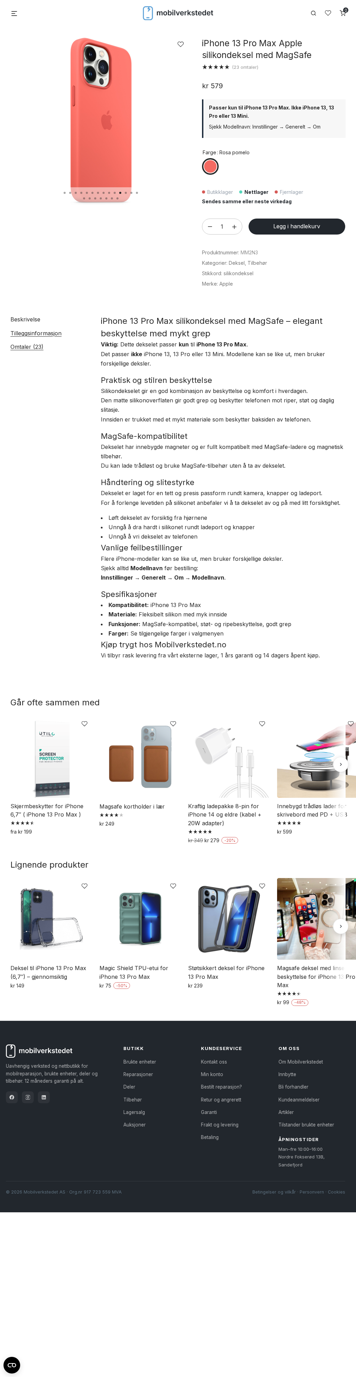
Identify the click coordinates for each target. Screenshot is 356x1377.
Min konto (212, 1074)
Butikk (133, 1048)
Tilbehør (257, 263)
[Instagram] (28, 1097)
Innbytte (287, 1074)
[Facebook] (12, 1097)
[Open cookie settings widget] (11, 1364)
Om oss (289, 1048)
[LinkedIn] (44, 1097)
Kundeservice (221, 1048)
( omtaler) (245, 67)
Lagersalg (134, 1112)
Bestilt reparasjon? (221, 1087)
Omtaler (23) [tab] (26, 346)
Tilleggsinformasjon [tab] (36, 333)
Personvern (312, 1192)
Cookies (336, 1192)
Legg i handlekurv (296, 226)
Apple (226, 284)
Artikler (286, 1112)
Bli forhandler (293, 1087)
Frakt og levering (219, 1125)
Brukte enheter (139, 1062)
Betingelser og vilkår (274, 1192)
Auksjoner (134, 1125)
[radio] (210, 166)
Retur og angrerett (221, 1100)
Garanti (209, 1112)
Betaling (210, 1137)
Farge (209, 152)
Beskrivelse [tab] (25, 319)
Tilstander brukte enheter (306, 1125)
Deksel (237, 263)
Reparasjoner (138, 1074)
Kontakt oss (214, 1062)
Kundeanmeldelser (298, 1100)
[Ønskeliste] (328, 13)
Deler (129, 1087)
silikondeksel (238, 273)
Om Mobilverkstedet (300, 1062)
